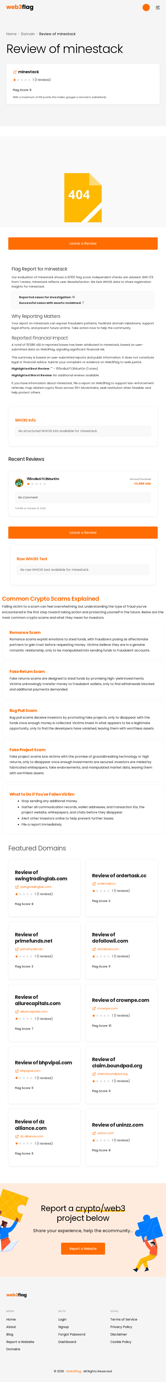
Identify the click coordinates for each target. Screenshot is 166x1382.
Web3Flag (73, 1371)
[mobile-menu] (157, 7)
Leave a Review (83, 243)
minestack (28, 72)
